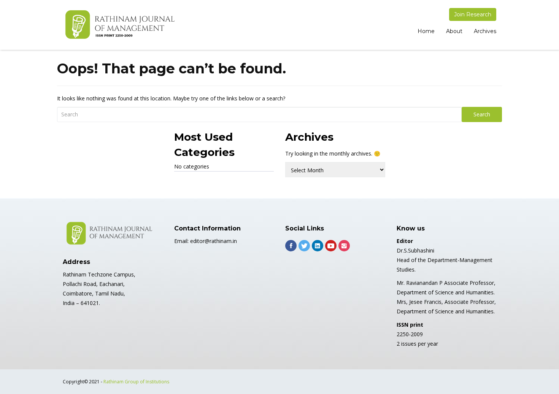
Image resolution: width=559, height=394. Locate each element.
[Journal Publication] (120, 25)
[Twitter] (304, 245)
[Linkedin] (317, 245)
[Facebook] (291, 245)
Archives (485, 31)
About (454, 31)
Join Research (472, 14)
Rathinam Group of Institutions (136, 381)
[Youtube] (331, 245)
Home (426, 31)
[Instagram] (344, 245)
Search (481, 114)
